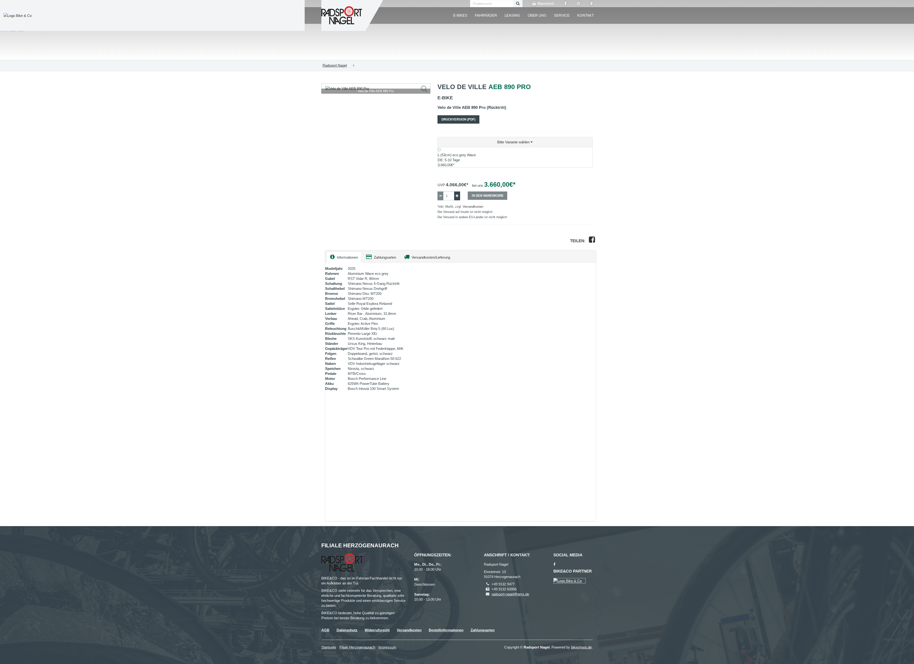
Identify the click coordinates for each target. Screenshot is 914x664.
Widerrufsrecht (377, 630)
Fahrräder (486, 15)
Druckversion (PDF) (458, 119)
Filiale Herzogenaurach (357, 647)
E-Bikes (460, 15)
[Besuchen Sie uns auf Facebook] (565, 3)
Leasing (512, 15)
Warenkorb (545, 3)
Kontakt (585, 15)
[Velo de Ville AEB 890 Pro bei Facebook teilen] (592, 241)
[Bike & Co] (569, 581)
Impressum (387, 647)
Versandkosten (473, 206)
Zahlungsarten (384, 257)
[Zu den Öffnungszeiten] (578, 3)
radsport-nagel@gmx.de (510, 594)
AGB (325, 630)
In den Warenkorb (487, 195)
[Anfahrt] (592, 3)
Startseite (328, 647)
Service (562, 15)
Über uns (537, 15)
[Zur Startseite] (341, 15)
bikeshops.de (581, 647)
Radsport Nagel (335, 65)
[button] (515, 142)
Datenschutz (347, 630)
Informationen (347, 257)
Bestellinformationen (446, 630)
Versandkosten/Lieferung (430, 257)
